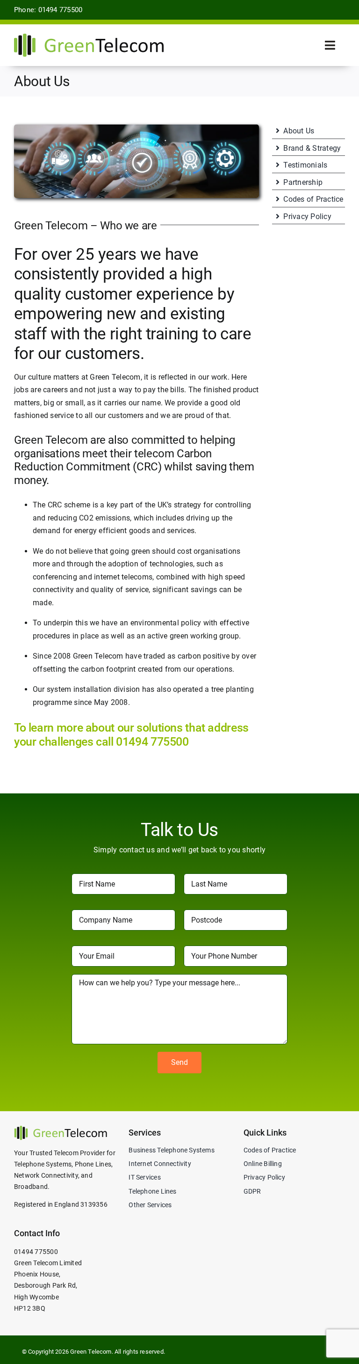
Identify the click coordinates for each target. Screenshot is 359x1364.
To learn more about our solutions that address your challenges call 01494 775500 (131, 734)
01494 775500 (36, 1251)
